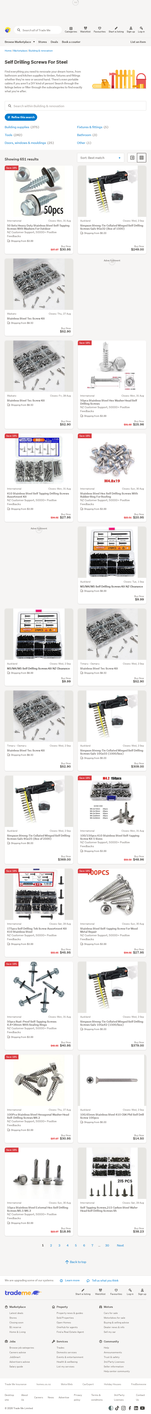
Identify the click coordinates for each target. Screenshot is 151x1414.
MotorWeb (67, 1384)
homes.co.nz (44, 1384)
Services (62, 1341)
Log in (141, 31)
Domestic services (67, 1352)
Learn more (72, 1280)
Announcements (113, 1352)
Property (62, 1307)
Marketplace (17, 1307)
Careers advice (17, 1352)
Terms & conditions (97, 1397)
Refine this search (23, 117)
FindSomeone (138, 1384)
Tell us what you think (105, 1280)
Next (120, 1245)
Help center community (117, 1371)
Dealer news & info (114, 1327)
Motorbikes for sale (114, 1317)
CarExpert (88, 1384)
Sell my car (110, 1332)
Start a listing (83, 1294)
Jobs (12, 1341)
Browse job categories (21, 1347)
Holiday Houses (112, 1384)
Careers (38, 1397)
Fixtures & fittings (90, 127)
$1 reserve (15, 1327)
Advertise (64, 1397)
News (51, 1397)
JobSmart (14, 1357)
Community (111, 1341)
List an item (138, 42)
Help (106, 1347)
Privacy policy (78, 1397)
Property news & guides (70, 1313)
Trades (60, 1347)
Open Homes (64, 1322)
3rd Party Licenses (114, 1361)
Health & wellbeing (67, 1361)
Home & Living (17, 1332)
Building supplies (17, 127)
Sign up (131, 31)
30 (107, 1245)
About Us (24, 1397)
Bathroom (84, 135)
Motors (108, 1307)
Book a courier (71, 42)
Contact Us (140, 1397)
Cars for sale (111, 1313)
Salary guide (16, 1366)
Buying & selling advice (116, 1322)
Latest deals (16, 1313)
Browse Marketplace (18, 42)
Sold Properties (65, 1317)
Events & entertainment (70, 1357)
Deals (54, 42)
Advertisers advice (19, 1361)
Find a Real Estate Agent (70, 1332)
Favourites (116, 1294)
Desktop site (9, 1397)
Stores (42, 42)
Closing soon (16, 1322)
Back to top (77, 1262)
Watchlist (100, 1294)
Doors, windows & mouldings (26, 143)
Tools (9, 135)
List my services (65, 1366)
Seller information (114, 1366)
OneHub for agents (67, 1327)
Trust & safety (112, 1357)
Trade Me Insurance (16, 1384)
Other (81, 143)
